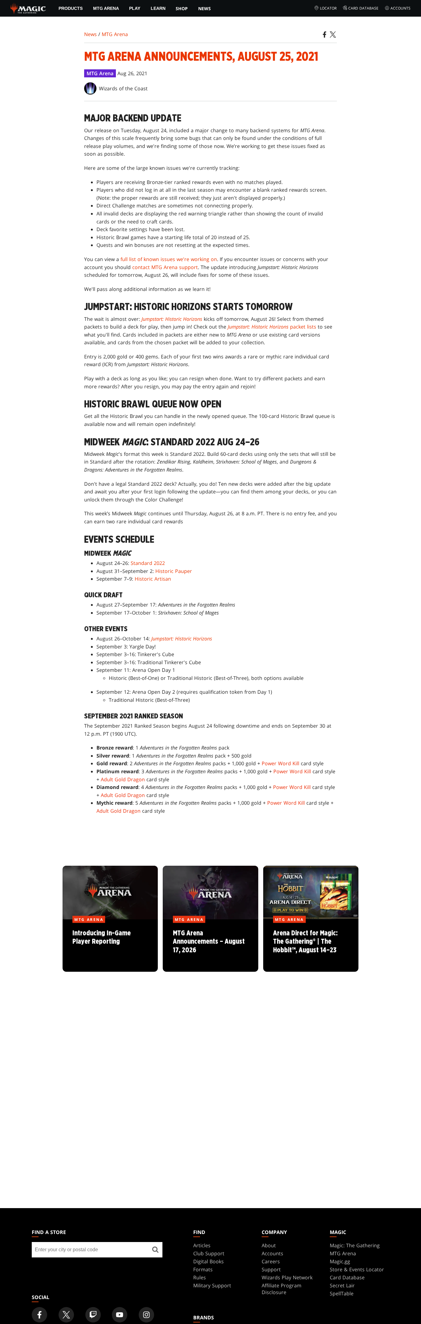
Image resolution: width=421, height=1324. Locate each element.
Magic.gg (340, 1261)
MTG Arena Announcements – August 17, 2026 (210, 945)
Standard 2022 (148, 563)
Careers (271, 1261)
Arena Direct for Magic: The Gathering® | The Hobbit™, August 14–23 (310, 945)
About (269, 1245)
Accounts (400, 8)
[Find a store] (155, 1249)
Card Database (363, 8)
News (204, 8)
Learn (158, 8)
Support (271, 1269)
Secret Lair (342, 1285)
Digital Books (208, 1261)
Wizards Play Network (287, 1277)
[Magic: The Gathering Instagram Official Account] (146, 1314)
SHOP (182, 8)
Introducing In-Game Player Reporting (110, 945)
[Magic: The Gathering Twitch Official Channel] (93, 1314)
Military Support (212, 1285)
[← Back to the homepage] (28, 7)
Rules (199, 1277)
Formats (203, 1269)
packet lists (272, 326)
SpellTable (342, 1293)
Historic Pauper (173, 571)
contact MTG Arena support (165, 267)
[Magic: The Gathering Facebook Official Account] (39, 1314)
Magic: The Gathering (355, 1245)
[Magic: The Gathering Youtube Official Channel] (119, 1314)
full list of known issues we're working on (169, 259)
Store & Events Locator (357, 1269)
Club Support (208, 1253)
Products (71, 8)
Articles (202, 1245)
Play (134, 8)
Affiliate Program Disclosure (281, 1289)
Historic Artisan (153, 578)
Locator (328, 8)
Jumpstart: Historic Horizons (171, 319)
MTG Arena (106, 8)
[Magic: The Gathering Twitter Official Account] (66, 1314)
